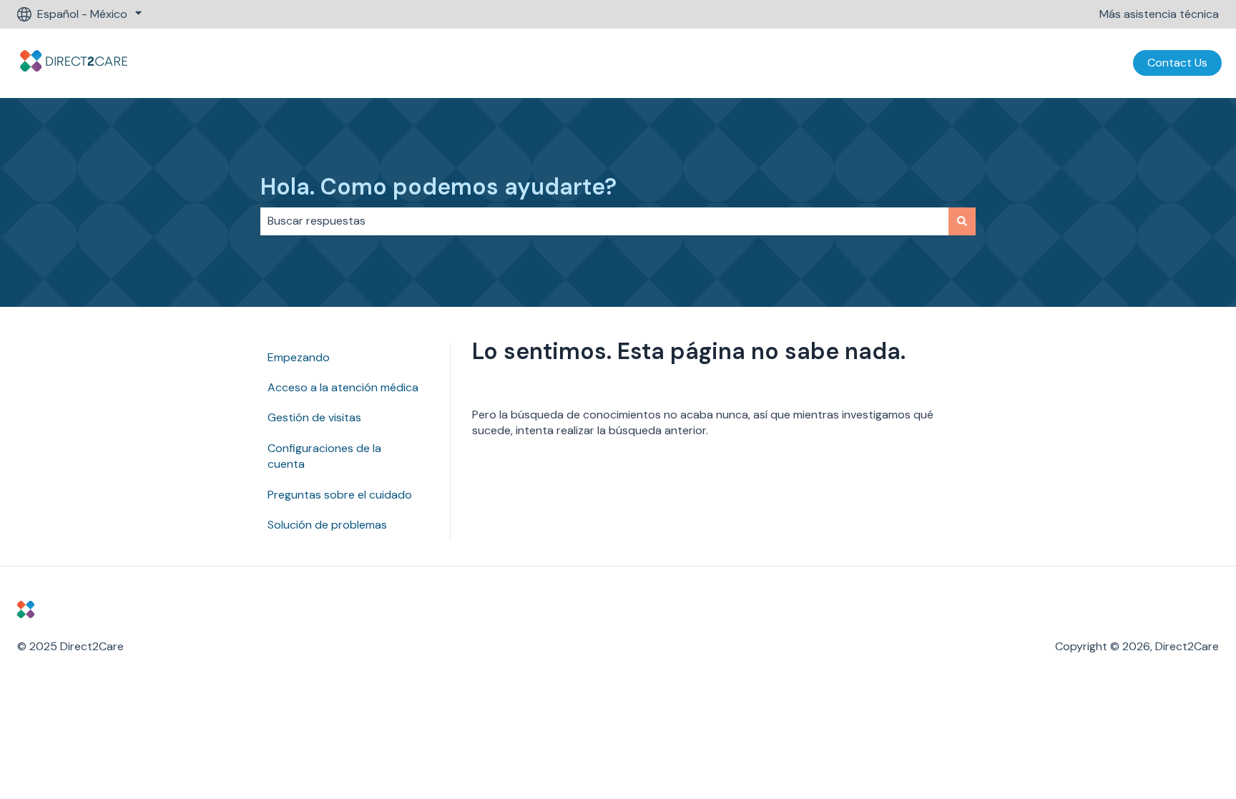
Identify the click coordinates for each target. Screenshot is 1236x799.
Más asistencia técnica (1159, 13)
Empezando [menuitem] (299, 357)
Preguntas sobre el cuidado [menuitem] (340, 494)
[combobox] (604, 221)
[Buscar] (962, 221)
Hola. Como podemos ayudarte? (438, 187)
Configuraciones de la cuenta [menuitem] (324, 456)
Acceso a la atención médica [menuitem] (343, 387)
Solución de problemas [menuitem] (327, 524)
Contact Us (1177, 62)
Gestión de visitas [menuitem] (314, 417)
